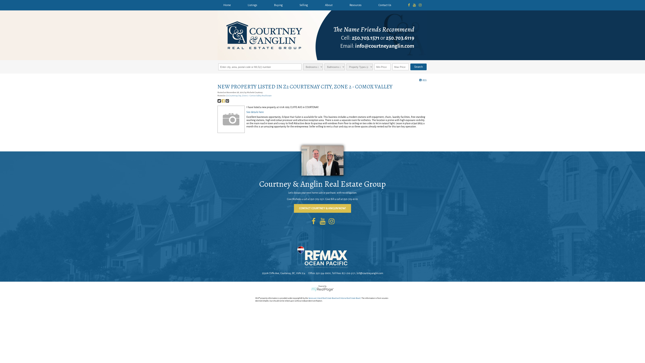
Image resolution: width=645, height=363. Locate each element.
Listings (252, 5)
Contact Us (384, 5)
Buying (278, 5)
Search (418, 66)
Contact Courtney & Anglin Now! (322, 208)
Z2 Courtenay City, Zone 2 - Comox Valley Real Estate (249, 95)
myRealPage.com (322, 289)
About (329, 5)
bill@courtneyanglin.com (370, 273)
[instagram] (420, 5)
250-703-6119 (350, 199)
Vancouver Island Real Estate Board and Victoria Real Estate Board (334, 298)
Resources (355, 5)
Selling (304, 5)
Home (227, 5)
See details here (255, 112)
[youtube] (414, 5)
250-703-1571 (317, 199)
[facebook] (409, 5)
